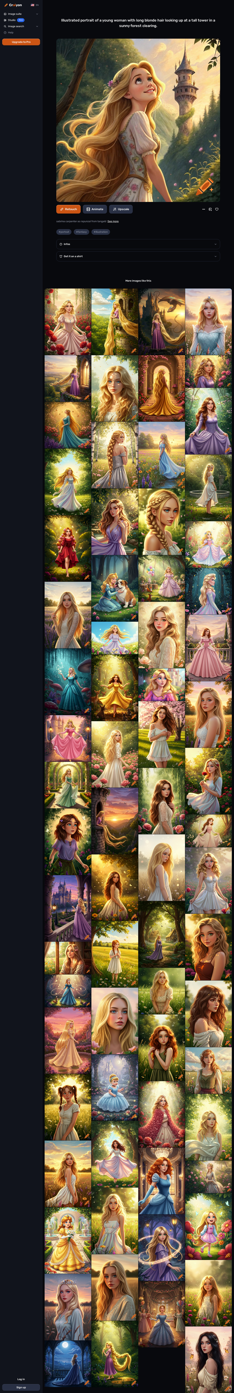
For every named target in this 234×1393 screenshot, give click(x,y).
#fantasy (81, 231)
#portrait (64, 231)
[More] (203, 209)
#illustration (101, 231)
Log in (21, 1379)
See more (113, 221)
